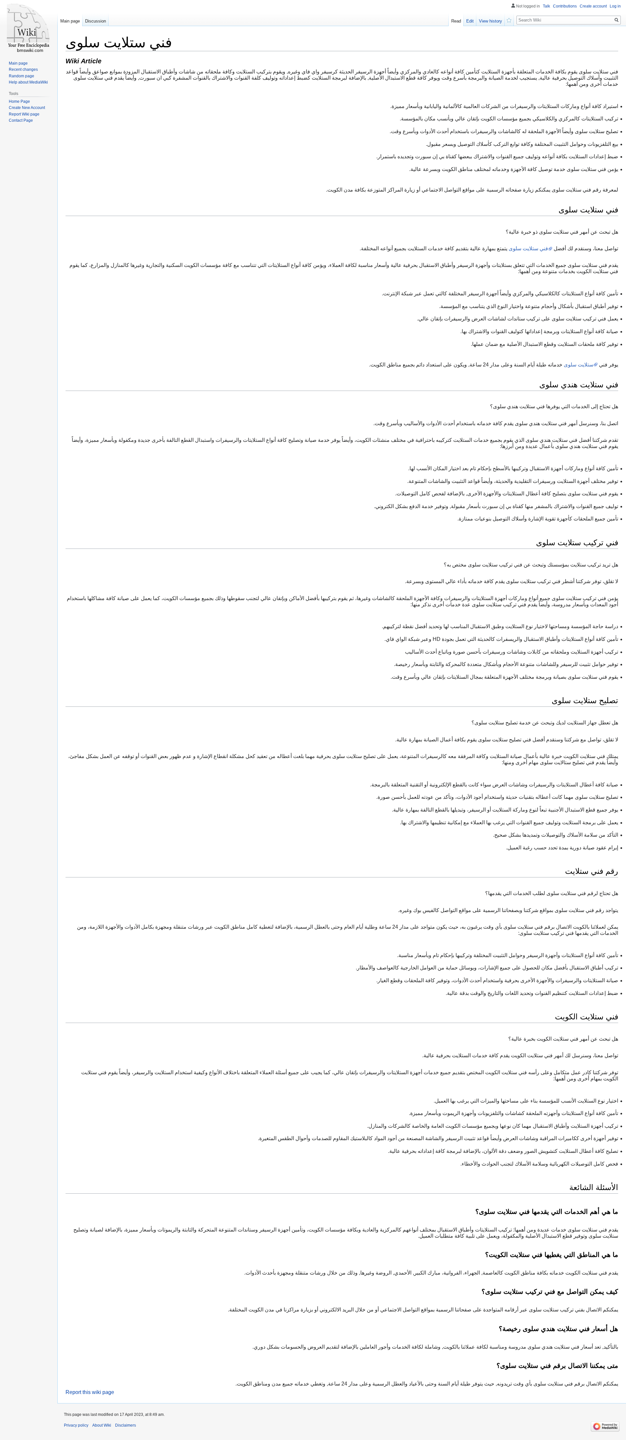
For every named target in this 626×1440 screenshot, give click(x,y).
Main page (70, 21)
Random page (21, 76)
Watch (509, 19)
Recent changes (23, 69)
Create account (593, 6)
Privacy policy (76, 1425)
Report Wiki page (24, 114)
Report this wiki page (90, 1392)
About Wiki (101, 1425)
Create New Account (27, 107)
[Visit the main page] (29, 26)
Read (456, 21)
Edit (470, 21)
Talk (546, 6)
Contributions (565, 6)
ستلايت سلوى (578, 364)
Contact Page (21, 120)
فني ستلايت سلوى (528, 248)
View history (490, 21)
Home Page (19, 101)
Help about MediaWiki (28, 82)
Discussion (95, 21)
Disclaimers (125, 1425)
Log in (615, 6)
